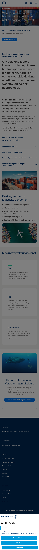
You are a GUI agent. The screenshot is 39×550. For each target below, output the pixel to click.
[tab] (19, 528)
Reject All (19, 543)
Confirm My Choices (19, 538)
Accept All (19, 547)
